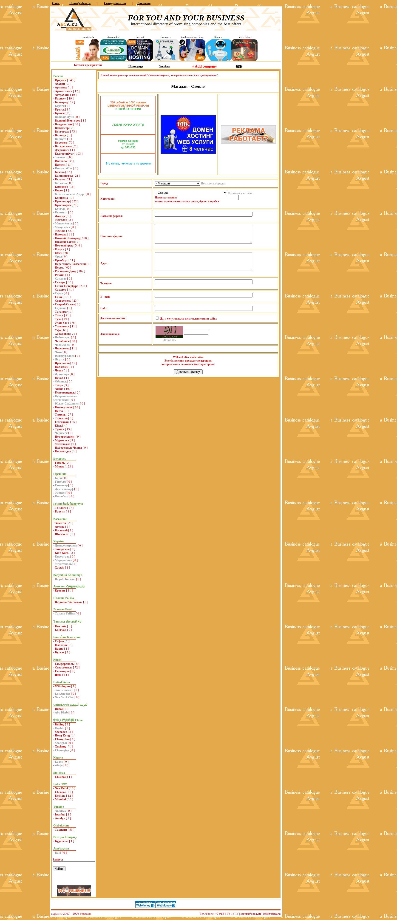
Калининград (64, 175)
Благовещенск (65, 392)
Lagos (59, 761)
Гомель (60, 462)
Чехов (59, 370)
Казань (60, 172)
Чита (58, 352)
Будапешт (61, 841)
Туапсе (59, 429)
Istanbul (60, 814)
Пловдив (61, 645)
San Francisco (64, 690)
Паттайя (60, 626)
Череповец (62, 348)
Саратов (60, 289)
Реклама (85, 913)
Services (164, 66)
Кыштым (61, 212)
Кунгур (60, 208)
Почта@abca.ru (80, 3)
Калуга (60, 179)
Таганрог (61, 311)
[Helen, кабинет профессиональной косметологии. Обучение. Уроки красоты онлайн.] (87, 60)
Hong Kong (62, 735)
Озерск (59, 249)
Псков (59, 377)
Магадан (61, 219)
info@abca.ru (272, 913)
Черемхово (62, 344)
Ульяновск (62, 326)
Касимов (61, 183)
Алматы (60, 523)
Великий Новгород (67, 120)
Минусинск (62, 227)
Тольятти (61, 418)
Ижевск (60, 164)
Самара (60, 282)
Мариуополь (63, 560)
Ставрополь (63, 300)
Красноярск (63, 205)
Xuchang (61, 746)
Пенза (59, 411)
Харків (59, 567)
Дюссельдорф (64, 489)
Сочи (58, 297)
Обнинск (61, 381)
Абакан (60, 83)
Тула (58, 319)
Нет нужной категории (240, 193)
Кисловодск (63, 451)
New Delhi (61, 788)
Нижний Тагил (65, 241)
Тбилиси (60, 508)
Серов (59, 293)
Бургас (60, 652)
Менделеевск (64, 223)
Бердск (60, 106)
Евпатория (62, 671)
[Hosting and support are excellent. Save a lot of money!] (140, 60)
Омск (58, 253)
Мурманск (62, 440)
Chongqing (62, 750)
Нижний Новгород (67, 238)
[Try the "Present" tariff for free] (128, 172)
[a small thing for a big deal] (244, 60)
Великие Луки (64, 117)
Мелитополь (63, 564)
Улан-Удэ (61, 322)
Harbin (59, 728)
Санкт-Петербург (66, 286)
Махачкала (62, 444)
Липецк (60, 216)
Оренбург (61, 260)
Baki (58, 852)
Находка (61, 234)
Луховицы (62, 374)
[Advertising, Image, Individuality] (248, 142)
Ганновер (61, 485)
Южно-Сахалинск (67, 403)
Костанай (61, 530)
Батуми (60, 511)
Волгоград (62, 131)
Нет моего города (213, 183)
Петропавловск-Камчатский (65, 398)
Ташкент (61, 829)
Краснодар (62, 201)
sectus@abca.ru (251, 913)
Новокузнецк (64, 407)
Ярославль (62, 363)
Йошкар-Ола (64, 168)
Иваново (61, 161)
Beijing (59, 724)
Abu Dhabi (62, 712)
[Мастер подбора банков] (218, 60)
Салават (60, 278)
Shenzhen (61, 731)
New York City (64, 697)
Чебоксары (62, 337)
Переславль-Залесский (70, 264)
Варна (59, 648)
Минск (59, 466)
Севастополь (63, 667)
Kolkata (60, 795)
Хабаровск (62, 333)
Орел (58, 256)
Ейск (58, 425)
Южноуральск (64, 355)
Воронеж (61, 142)
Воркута (60, 139)
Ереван (60, 590)
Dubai (59, 709)
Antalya (60, 818)
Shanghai (61, 742)
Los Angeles (62, 693)
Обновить (169, 340)
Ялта (58, 675)
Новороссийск (65, 436)
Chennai (60, 792)
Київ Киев (62, 553)
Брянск (60, 113)
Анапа (59, 389)
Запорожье (62, 549)
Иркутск (60, 80)
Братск (60, 109)
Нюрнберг (62, 496)
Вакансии (143, 3)
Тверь (59, 385)
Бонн (58, 478)
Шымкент (62, 534)
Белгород (61, 102)
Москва (60, 230)
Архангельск (63, 91)
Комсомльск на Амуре (70, 194)
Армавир (61, 87)
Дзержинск (62, 150)
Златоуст (61, 157)
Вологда (60, 135)
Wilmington (63, 686)
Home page (135, 66)
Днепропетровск (66, 545)
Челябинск (62, 341)
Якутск (60, 359)
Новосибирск (64, 245)
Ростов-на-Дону (65, 271)
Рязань (59, 275)
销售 (239, 66)
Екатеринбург (64, 153)
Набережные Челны (68, 447)
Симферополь (64, 663)
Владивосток (64, 124)
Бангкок (60, 629)
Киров (59, 190)
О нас (56, 3)
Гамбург (60, 481)
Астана (60, 526)
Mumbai (60, 799)
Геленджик (62, 422)
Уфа (58, 330)
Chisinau (60, 776)
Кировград (62, 556)
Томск (59, 315)
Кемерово (61, 186)
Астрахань (62, 94)
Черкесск (61, 433)
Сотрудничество (115, 3)
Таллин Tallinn (65, 613)
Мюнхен (60, 492)
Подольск (61, 366)
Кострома (61, 197)
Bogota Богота (65, 579)
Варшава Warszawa (68, 602)
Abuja (59, 765)
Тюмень (60, 414)
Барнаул (60, 98)
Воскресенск (63, 146)
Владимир (62, 128)
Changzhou (62, 739)
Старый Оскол (65, 304)
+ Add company (204, 66)
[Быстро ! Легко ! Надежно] (188, 152)
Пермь (59, 267)
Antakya (60, 810)
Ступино (60, 308)
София (59, 641)
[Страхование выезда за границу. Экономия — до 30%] (166, 60)
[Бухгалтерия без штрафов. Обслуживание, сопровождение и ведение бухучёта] (113, 60)
